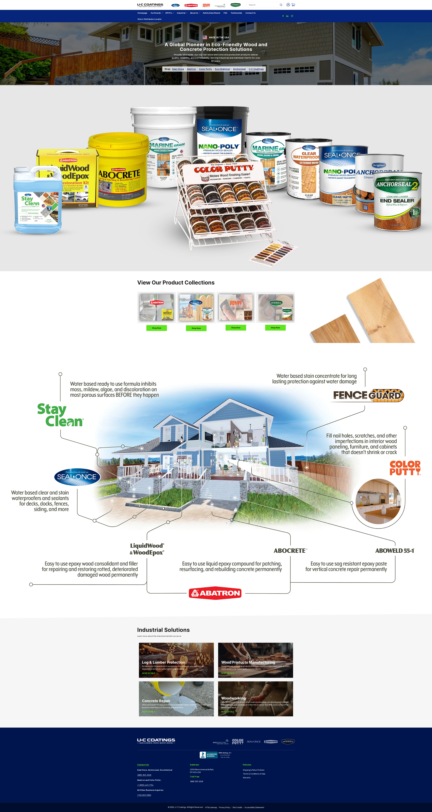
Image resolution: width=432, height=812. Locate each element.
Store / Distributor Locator (150, 19)
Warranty (246, 777)
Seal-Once (178, 69)
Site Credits (237, 807)
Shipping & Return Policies (253, 770)
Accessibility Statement (254, 807)
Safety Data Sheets (211, 13)
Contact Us (250, 13)
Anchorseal (239, 69)
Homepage (142, 13)
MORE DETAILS (148, 673)
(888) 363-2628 (144, 775)
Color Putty (205, 69)
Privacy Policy (224, 807)
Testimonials (236, 13)
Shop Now (156, 328)
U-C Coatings (256, 69)
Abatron (191, 69)
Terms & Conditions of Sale (254, 774)
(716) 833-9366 (144, 795)
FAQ (225, 13)
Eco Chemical (222, 69)
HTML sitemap (211, 807)
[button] (156, 13)
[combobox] (265, 4)
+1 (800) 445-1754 (145, 785)
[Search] (281, 4)
